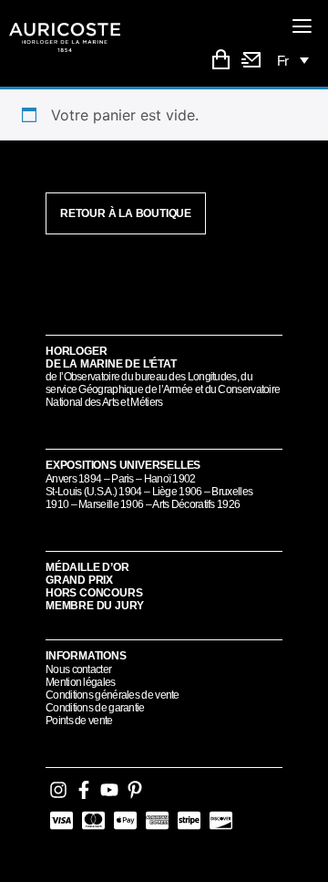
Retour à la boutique (125, 213)
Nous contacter (78, 669)
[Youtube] (109, 790)
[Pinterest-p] (135, 790)
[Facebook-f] (84, 790)
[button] (302, 26)
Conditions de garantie (95, 707)
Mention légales (81, 682)
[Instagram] (58, 790)
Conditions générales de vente (112, 695)
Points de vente (79, 720)
